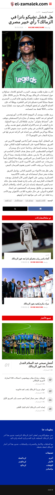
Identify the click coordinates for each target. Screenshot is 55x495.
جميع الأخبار (19, 200)
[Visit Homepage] (25, 4)
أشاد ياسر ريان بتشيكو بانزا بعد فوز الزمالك (30, 258)
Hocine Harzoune (36, 27)
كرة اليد (23, 465)
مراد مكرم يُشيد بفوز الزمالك (36, 303)
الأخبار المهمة (40, 200)
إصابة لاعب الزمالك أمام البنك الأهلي (30, 407)
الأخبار (38, 12)
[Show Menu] (50, 4)
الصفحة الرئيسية (47, 12)
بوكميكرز (49, 469)
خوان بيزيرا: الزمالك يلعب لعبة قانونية (30, 389)
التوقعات (49, 465)
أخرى (51, 458)
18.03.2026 (19, 27)
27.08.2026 (24, 262)
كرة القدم (8, 200)
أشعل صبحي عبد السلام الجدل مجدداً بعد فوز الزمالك (36, 364)
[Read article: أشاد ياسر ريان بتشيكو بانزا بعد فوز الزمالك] (27, 241)
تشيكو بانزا (29, 200)
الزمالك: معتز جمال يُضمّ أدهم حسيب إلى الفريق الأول (24, 398)
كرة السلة (22, 458)
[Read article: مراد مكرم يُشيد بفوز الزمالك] (27, 286)
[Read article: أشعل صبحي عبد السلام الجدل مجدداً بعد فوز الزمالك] (27, 341)
